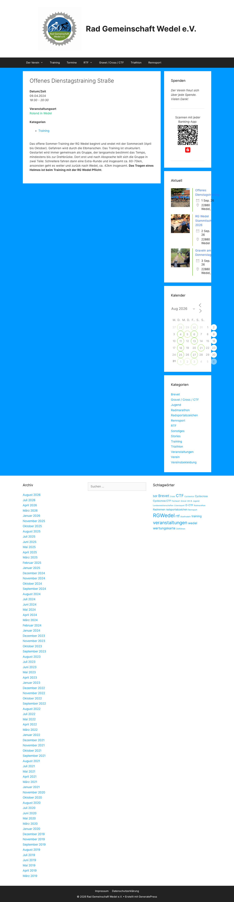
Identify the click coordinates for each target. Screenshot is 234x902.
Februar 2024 (32, 625)
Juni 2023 (29, 667)
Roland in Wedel (41, 113)
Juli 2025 (29, 536)
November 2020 (34, 792)
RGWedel (164, 515)
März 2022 (30, 729)
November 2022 (34, 693)
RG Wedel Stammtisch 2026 (203, 221)
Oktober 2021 (32, 750)
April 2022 (30, 724)
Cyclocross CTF (162, 500)
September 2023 (34, 651)
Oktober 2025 (32, 526)
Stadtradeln (185, 517)
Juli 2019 (29, 855)
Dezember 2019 (34, 834)
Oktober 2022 (32, 698)
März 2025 (30, 557)
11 (180, 341)
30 (194, 327)
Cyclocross (201, 496)
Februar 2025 (32, 562)
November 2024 (34, 578)
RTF (86, 62)
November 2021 (34, 745)
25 (180, 355)
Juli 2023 (29, 661)
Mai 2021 (29, 771)
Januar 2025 (31, 568)
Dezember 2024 (34, 573)
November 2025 (34, 521)
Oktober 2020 (32, 797)
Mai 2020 (29, 818)
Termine (72, 62)
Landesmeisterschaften (163, 505)
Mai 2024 (29, 609)
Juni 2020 (29, 813)
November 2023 (34, 641)
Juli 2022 (29, 714)
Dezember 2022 (34, 688)
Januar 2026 (31, 515)
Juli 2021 (29, 766)
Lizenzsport (179, 505)
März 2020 (30, 823)
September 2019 (34, 844)
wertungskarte (164, 528)
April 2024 (30, 615)
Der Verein (32, 62)
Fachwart (176, 501)
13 (194, 341)
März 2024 (30, 620)
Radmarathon (180, 410)
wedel (192, 523)
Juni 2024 (29, 604)
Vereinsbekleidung (183, 462)
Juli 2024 (29, 599)
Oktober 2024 (32, 583)
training (197, 516)
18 (180, 348)
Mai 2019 (29, 865)
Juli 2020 (29, 808)
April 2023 (30, 677)
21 (201, 348)
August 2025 (31, 531)
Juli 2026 (29, 500)
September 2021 (34, 755)
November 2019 (34, 839)
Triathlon (136, 62)
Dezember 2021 (34, 740)
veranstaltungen (170, 522)
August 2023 (32, 656)
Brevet (175, 394)
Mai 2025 (29, 547)
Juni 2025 (29, 542)
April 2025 (30, 552)
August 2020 (32, 802)
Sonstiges (177, 431)
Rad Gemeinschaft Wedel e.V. (141, 28)
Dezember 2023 (34, 635)
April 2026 (30, 505)
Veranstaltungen (182, 452)
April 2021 (29, 776)
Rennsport (154, 62)
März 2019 (30, 876)
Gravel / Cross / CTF (111, 62)
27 (194, 355)
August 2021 (31, 761)
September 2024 (34, 588)
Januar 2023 (31, 682)
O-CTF (189, 505)
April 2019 (30, 870)
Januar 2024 (31, 630)
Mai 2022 (29, 719)
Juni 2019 (29, 860)
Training (55, 62)
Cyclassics (189, 496)
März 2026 (30, 510)
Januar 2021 (31, 787)
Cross (172, 496)
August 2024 (32, 594)
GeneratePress (148, 896)
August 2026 (32, 495)
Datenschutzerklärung (125, 891)
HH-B (189, 501)
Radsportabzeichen (184, 415)
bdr (155, 496)
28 (180, 327)
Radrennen (159, 509)
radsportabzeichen (176, 509)
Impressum (102, 891)
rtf (178, 516)
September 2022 (34, 703)
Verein (175, 457)
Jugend (176, 405)
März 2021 (30, 782)
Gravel (183, 501)
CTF (180, 495)
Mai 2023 (29, 672)
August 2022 (31, 709)
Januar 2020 (31, 828)
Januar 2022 (31, 735)
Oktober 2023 (32, 646)
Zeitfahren (180, 529)
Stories (176, 436)
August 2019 (31, 849)
